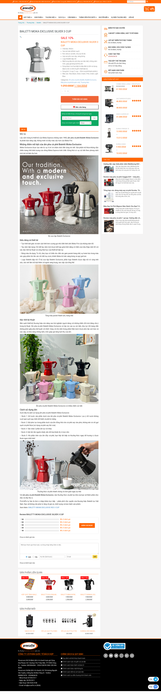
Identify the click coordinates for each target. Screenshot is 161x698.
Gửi (95, 557)
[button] (21, 37)
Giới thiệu (27, 17)
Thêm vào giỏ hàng (79, 99)
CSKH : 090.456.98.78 (21, 1)
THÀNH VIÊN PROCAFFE (87, 17)
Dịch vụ (61, 17)
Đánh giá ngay (87, 525)
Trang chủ (21, 22)
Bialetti (39, 22)
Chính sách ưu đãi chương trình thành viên (77, 675)
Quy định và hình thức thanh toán (74, 658)
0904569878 (112, 56)
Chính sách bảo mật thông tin (73, 668)
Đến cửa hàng (80, 107)
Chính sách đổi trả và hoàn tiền (73, 672)
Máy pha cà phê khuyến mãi (70, 82)
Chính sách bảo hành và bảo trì (73, 665)
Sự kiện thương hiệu (118, 17)
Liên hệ (131, 17)
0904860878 (32, 675)
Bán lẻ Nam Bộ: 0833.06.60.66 (40, 1)
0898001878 (22, 675)
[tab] (23, 129)
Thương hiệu (50, 17)
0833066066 (31, 665)
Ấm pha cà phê (74, 80)
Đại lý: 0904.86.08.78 (85, 1)
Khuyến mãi (103, 17)
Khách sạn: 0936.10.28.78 (103, 1)
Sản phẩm (38, 17)
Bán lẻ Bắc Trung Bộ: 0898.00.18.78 (64, 1)
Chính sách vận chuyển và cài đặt (74, 662)
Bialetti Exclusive (90, 80)
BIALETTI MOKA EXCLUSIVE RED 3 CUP (43, 507)
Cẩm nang (72, 17)
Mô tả (23, 129)
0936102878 (41, 665)
